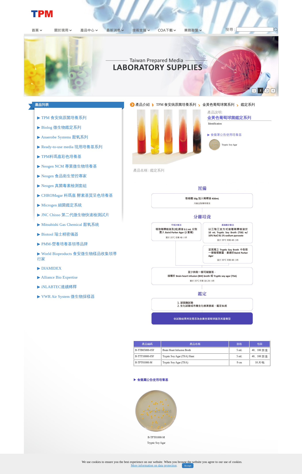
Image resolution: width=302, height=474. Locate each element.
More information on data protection (154, 465)
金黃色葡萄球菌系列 (218, 104)
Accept (187, 465)
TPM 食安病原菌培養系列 (176, 104)
